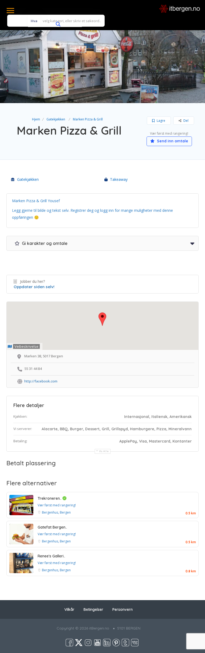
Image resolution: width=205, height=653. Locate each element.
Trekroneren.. (50, 498)
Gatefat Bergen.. (52, 527)
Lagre (160, 120)
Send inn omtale (172, 141)
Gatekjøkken (55, 119)
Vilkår (69, 609)
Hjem (36, 119)
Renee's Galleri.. (51, 556)
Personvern (122, 609)
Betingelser (93, 609)
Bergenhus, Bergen (56, 512)
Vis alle (104, 451)
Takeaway (119, 179)
